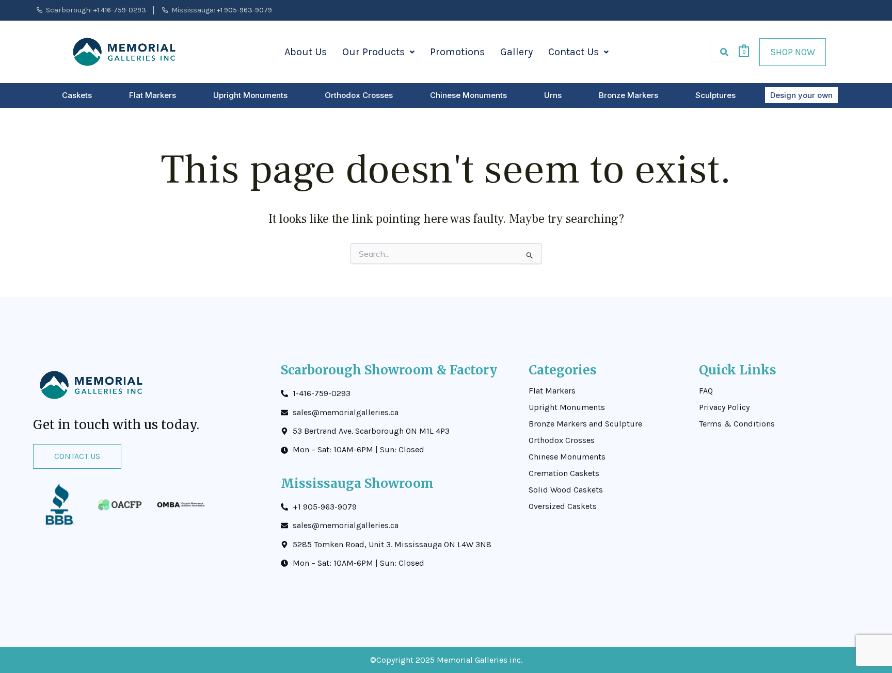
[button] (378, 52)
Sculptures (715, 95)
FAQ (706, 391)
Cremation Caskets (564, 473)
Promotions (457, 52)
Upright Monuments (250, 95)
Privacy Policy (724, 407)
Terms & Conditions (737, 424)
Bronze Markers (628, 95)
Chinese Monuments (468, 95)
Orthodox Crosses (359, 95)
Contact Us (573, 52)
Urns (553, 95)
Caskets (77, 95)
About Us (305, 52)
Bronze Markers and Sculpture (585, 424)
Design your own (801, 95)
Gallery (516, 52)
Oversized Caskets (563, 506)
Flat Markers (152, 95)
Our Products (373, 52)
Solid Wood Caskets (566, 490)
